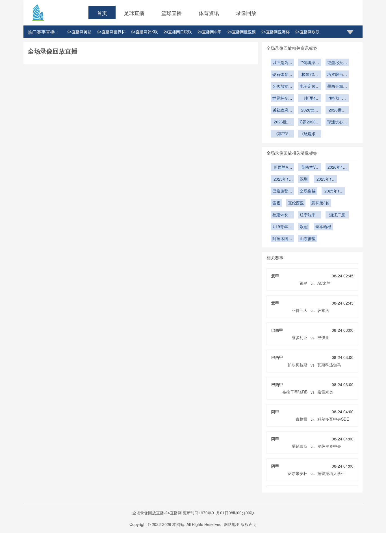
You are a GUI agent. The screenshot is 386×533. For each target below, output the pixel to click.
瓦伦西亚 (296, 203)
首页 (102, 12)
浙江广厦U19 (337, 215)
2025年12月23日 (325, 179)
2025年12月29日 (282, 179)
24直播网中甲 (210, 32)
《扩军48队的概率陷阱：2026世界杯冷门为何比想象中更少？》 (310, 98)
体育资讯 (209, 12)
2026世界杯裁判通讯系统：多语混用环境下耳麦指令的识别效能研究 (310, 110)
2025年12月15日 (333, 191)
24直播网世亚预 (241, 32)
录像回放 (246, 12)
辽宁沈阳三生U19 (310, 215)
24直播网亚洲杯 (275, 32)
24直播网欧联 (307, 32)
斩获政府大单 (282, 110)
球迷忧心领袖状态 (337, 122)
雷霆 (276, 203)
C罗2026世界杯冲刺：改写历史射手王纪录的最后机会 (310, 122)
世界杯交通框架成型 (282, 98)
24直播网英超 (79, 32)
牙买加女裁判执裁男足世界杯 (282, 86)
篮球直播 (171, 12)
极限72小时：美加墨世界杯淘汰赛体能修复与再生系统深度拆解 (310, 74)
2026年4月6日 (337, 167)
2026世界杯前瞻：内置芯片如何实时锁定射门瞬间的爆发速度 (337, 110)
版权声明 (249, 524)
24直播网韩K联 (144, 32)
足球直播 (134, 12)
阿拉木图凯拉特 (282, 239)
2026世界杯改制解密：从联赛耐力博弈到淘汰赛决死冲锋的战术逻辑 (282, 122)
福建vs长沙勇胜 (282, 215)
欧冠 (304, 226)
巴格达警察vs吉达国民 (282, 191)
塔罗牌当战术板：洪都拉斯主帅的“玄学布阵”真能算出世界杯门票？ (337, 74)
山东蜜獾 (308, 238)
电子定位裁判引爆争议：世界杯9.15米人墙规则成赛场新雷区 (310, 86)
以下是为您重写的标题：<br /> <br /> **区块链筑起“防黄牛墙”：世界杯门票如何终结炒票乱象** (282, 62)
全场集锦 (308, 191)
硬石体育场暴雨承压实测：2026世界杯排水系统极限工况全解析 (282, 74)
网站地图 (232, 524)
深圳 (304, 179)
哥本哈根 (323, 226)
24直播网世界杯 (111, 32)
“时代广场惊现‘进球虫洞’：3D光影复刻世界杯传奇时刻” (337, 98)
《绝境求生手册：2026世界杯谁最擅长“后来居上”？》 (310, 134)
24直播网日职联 (178, 32)
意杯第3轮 (320, 203)
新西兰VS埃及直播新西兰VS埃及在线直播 (282, 167)
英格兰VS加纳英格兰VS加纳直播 (310, 167)
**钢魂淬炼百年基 (309, 62)
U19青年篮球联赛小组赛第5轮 (282, 227)
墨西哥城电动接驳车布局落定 (337, 86)
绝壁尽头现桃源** (337, 62)
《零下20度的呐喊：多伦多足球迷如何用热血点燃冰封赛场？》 (282, 134)
